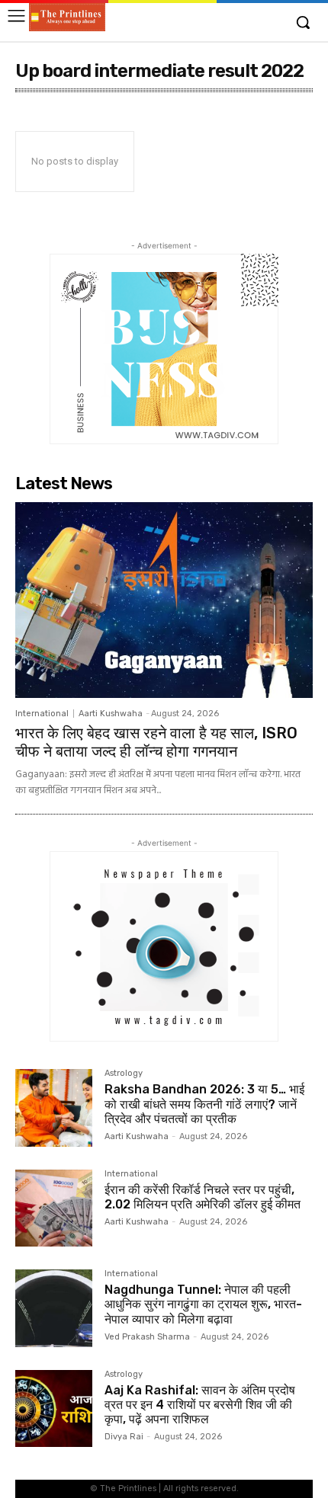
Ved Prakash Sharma (147, 1337)
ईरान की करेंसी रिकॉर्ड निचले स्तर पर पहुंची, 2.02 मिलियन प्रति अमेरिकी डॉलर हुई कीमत (203, 1197)
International (42, 713)
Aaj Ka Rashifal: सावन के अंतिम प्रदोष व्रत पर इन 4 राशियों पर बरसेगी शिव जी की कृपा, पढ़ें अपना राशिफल (200, 1404)
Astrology (124, 1073)
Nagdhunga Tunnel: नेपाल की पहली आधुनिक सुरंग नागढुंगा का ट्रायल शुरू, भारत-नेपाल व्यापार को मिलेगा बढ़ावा (203, 1304)
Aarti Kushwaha (111, 714)
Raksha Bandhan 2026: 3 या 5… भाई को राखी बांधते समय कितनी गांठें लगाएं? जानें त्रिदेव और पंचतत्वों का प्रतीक (204, 1103)
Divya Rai (124, 1437)
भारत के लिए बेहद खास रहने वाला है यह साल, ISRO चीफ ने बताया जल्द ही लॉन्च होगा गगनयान (156, 742)
